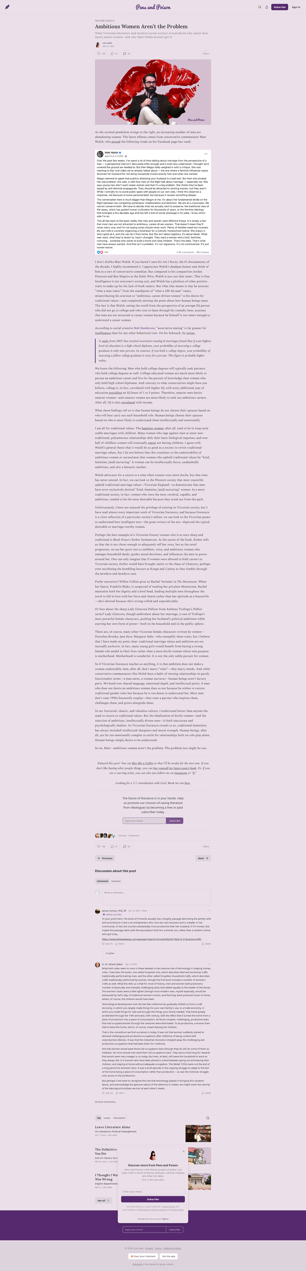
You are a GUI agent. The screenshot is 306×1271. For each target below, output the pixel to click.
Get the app (168, 1256)
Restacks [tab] (116, 881)
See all (101, 1200)
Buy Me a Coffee (142, 763)
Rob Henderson (144, 328)
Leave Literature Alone (112, 1127)
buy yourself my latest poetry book (174, 768)
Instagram (180, 773)
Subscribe (280, 7)
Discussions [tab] (119, 1118)
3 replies (110, 953)
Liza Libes (107, 43)
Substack (137, 1264)
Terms (158, 1248)
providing (115, 392)
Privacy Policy (177, 1209)
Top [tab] (99, 1118)
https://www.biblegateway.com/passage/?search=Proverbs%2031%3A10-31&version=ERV (151, 939)
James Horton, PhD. (112, 910)
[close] (183, 1151)
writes (190, 333)
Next (201, 858)
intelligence (103, 333)
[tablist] (109, 881)
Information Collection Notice (152, 1209)
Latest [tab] (107, 1118)
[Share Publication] (267, 7)
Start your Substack (145, 1256)
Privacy (149, 1248)
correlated (128, 402)
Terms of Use (168, 1206)
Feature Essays (104, 20)
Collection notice (172, 1248)
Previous (107, 858)
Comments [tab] (102, 881)
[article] (153, 1133)
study (105, 341)
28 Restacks (133, 835)
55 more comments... (106, 1101)
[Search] (260, 7)
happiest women (153, 428)
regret (152, 443)
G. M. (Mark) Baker (112, 964)
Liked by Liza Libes (113, 914)
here (187, 783)
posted (115, 141)
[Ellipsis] (209, 910)
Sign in (296, 7)
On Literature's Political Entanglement (115, 1131)
